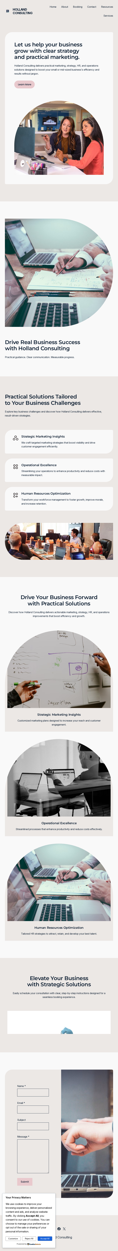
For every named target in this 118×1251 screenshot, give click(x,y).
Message (23, 1136)
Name (21, 1086)
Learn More (24, 84)
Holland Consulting (22, 11)
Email (21, 1103)
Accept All (44, 1238)
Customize (13, 1238)
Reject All (29, 1238)
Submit (25, 1181)
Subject (21, 1119)
